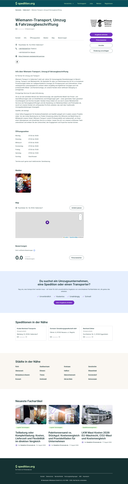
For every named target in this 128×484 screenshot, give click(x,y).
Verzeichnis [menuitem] (67, 3)
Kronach (18, 379)
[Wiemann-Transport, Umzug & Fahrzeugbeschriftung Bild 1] (23, 183)
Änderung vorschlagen (101, 51)
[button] (47, 222)
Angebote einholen (101, 34)
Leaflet (66, 237)
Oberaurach (19, 370)
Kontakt (42, 476)
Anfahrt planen (77, 208)
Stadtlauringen (45, 366)
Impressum (86, 476)
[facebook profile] (17, 62)
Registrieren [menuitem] (109, 3)
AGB (80, 476)
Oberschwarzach (69, 375)
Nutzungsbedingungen (71, 476)
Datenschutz (49, 476)
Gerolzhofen (92, 366)
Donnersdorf (92, 375)
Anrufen (101, 45)
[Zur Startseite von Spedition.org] (25, 3)
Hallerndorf (26, 10)
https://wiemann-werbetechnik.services (31, 56)
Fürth (17, 366)
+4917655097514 (24, 48)
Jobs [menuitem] (91, 3)
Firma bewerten (76, 258)
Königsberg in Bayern (22, 375)
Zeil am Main (68, 379)
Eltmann (42, 370)
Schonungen (92, 379)
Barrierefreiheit (59, 476)
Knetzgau (67, 366)
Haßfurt (66, 370)
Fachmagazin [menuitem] (81, 3)
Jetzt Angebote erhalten (64, 302)
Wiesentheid (92, 370)
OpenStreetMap (74, 237)
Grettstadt (43, 379)
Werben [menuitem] (98, 3)
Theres (42, 375)
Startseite (18, 10)
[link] (30, 333)
